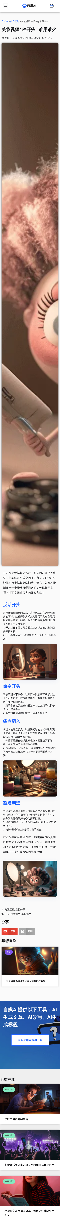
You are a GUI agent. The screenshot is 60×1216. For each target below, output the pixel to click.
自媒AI (5, 21)
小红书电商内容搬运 (16, 1119)
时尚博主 (15, 914)
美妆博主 (26, 914)
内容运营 (14, 21)
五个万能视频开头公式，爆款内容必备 (25, 981)
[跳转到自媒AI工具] (52, 5)
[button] (5, 5)
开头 (6, 914)
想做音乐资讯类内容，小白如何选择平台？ (29, 1164)
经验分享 (20, 909)
